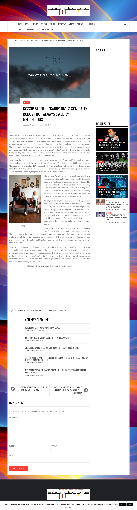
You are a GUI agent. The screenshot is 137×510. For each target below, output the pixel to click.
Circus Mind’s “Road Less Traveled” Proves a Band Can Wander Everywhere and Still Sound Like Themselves (56, 371)
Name (12, 446)
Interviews (62, 24)
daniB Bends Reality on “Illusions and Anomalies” (43, 328)
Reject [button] (129, 504)
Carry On (30, 310)
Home (20, 24)
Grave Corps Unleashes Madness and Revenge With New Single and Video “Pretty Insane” (112, 166)
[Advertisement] (112, 87)
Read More (68, 507)
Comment (14, 417)
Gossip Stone (47, 310)
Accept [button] (122, 504)
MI (65, 310)
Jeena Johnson (31, 125)
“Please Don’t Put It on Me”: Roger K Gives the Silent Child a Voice (112, 143)
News (26, 24)
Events (52, 24)
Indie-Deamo (58, 310)
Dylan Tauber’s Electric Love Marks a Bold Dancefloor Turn (112, 190)
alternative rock (20, 310)
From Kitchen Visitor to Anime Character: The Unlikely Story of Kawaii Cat (117, 204)
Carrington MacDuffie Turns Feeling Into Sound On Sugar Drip (116, 217)
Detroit (38, 310)
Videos (71, 24)
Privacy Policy (47, 29)
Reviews (44, 24)
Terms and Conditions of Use (28, 29)
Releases (35, 24)
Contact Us (81, 24)
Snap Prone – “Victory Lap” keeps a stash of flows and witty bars (31, 389)
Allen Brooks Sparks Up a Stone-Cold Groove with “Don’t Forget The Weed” (52, 348)
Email (54, 446)
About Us (92, 24)
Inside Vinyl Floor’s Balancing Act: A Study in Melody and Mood (48, 338)
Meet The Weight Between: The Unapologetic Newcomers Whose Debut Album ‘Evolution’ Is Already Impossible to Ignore (56, 359)
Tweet (11, 132)
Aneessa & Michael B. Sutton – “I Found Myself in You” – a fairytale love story (67, 390)
